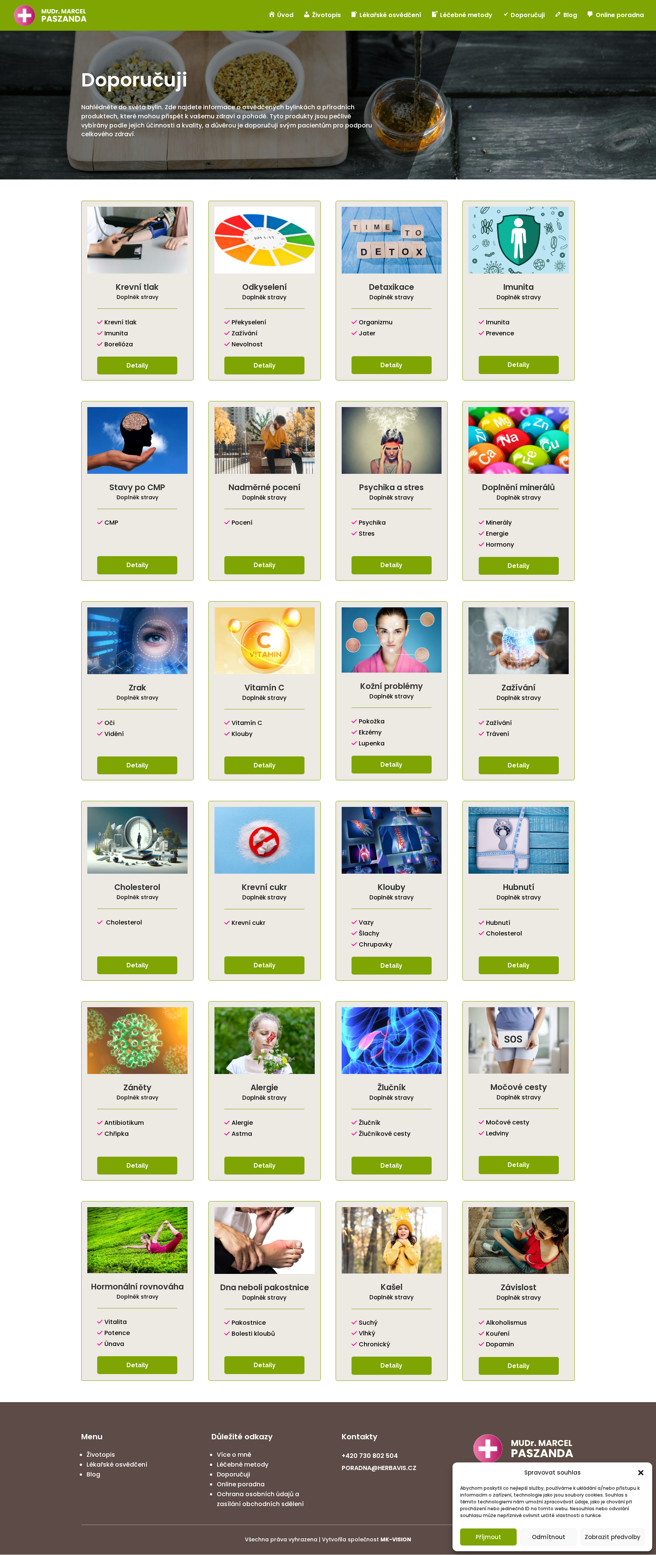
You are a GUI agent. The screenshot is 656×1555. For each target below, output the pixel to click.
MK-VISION (395, 1539)
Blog (93, 1474)
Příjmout (488, 1537)
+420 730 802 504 (370, 1455)
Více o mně (234, 1454)
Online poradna (241, 1484)
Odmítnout (548, 1537)
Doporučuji (233, 1474)
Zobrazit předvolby (612, 1537)
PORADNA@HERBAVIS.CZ (379, 1468)
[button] (641, 1472)
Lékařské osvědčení (117, 1464)
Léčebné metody (242, 1464)
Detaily (137, 365)
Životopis (101, 1454)
